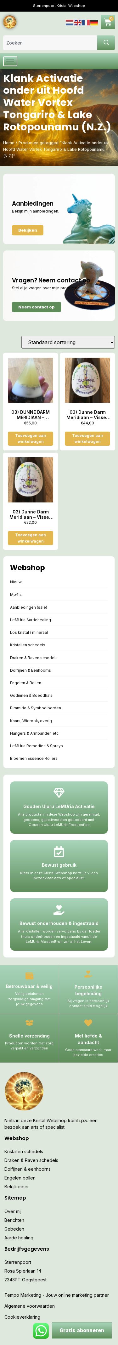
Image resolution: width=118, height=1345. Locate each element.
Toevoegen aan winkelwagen (30, 438)
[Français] (86, 21)
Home (8, 142)
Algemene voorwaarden (29, 1306)
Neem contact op (36, 306)
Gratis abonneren (81, 1330)
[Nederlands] (70, 21)
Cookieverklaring (22, 1317)
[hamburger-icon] (10, 61)
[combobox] (50, 42)
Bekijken (27, 230)
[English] (78, 21)
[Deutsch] (94, 21)
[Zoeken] (106, 42)
